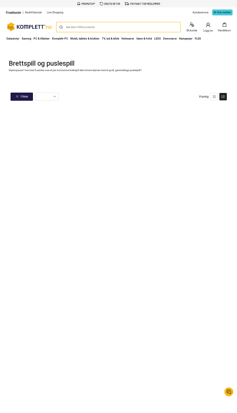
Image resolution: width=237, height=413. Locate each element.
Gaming (26, 38)
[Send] (61, 27)
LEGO (157, 38)
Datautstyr (12, 38)
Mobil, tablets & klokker (85, 38)
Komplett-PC (60, 38)
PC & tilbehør (42, 38)
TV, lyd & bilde (110, 38)
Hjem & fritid (144, 38)
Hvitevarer (127, 38)
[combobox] (118, 27)
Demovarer (170, 38)
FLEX (198, 38)
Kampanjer (186, 38)
